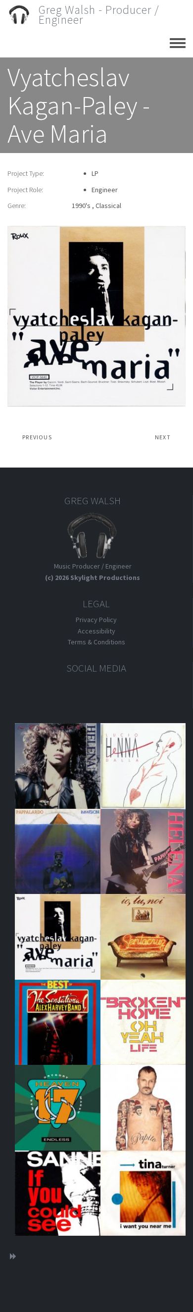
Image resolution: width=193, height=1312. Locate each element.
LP (95, 173)
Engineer (105, 189)
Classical (108, 205)
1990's (81, 205)
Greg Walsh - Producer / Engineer (99, 14)
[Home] (23, 15)
